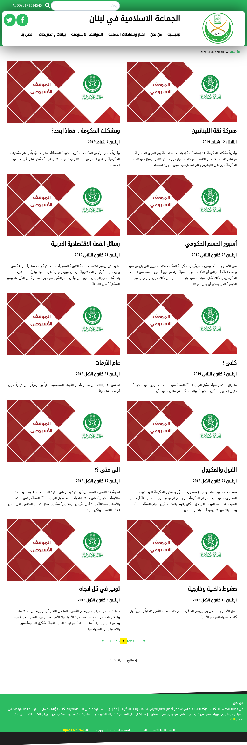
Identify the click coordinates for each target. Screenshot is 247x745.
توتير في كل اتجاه (99, 589)
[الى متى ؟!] (63, 430)
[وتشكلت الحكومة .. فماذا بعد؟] (63, 91)
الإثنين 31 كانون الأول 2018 (98, 374)
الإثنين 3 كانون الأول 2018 (99, 600)
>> (103, 641)
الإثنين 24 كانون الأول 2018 (215, 481)
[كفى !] (182, 324)
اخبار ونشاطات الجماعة (126, 34)
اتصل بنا (27, 34)
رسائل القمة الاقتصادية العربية (85, 244)
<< (144, 641)
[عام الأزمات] (63, 324)
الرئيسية (174, 34)
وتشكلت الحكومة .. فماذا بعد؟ (85, 131)
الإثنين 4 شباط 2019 (104, 142)
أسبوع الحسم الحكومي (211, 244)
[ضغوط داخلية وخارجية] (182, 550)
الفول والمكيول (219, 470)
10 (118, 641)
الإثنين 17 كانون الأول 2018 (98, 481)
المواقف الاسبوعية (87, 34)
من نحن (156, 34)
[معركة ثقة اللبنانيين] (182, 91)
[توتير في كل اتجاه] (63, 550)
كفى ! (230, 363)
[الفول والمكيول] (182, 430)
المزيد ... (230, 719)
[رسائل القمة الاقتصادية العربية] (63, 204)
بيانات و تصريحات (52, 34)
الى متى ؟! (107, 470)
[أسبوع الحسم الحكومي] (182, 204)
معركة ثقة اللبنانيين (214, 131)
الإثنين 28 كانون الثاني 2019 (214, 255)
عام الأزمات (107, 363)
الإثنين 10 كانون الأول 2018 (215, 600)
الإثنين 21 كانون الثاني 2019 (97, 255)
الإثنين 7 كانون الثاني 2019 (215, 374)
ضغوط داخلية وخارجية (212, 589)
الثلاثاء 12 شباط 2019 (219, 142)
